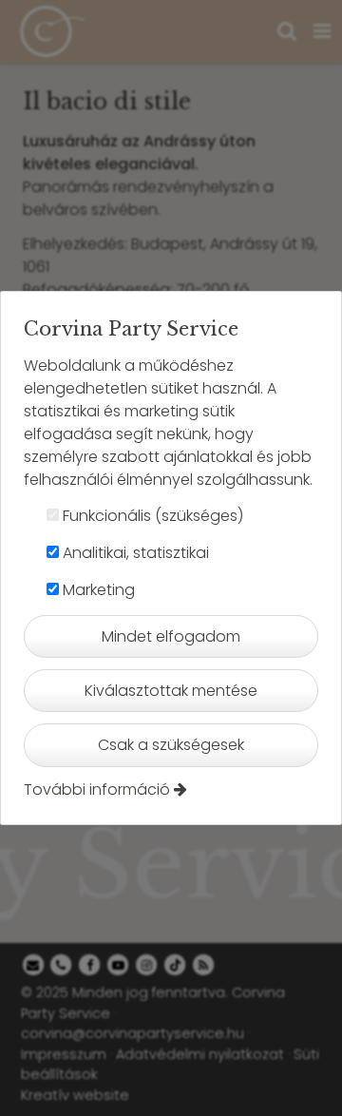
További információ (97, 789)
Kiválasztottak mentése (171, 691)
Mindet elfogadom (171, 636)
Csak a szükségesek (171, 745)
